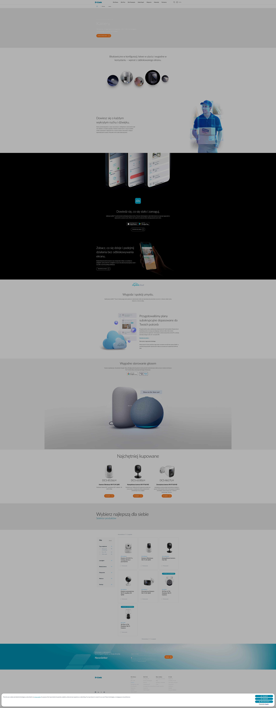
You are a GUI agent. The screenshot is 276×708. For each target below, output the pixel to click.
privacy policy (37, 697)
